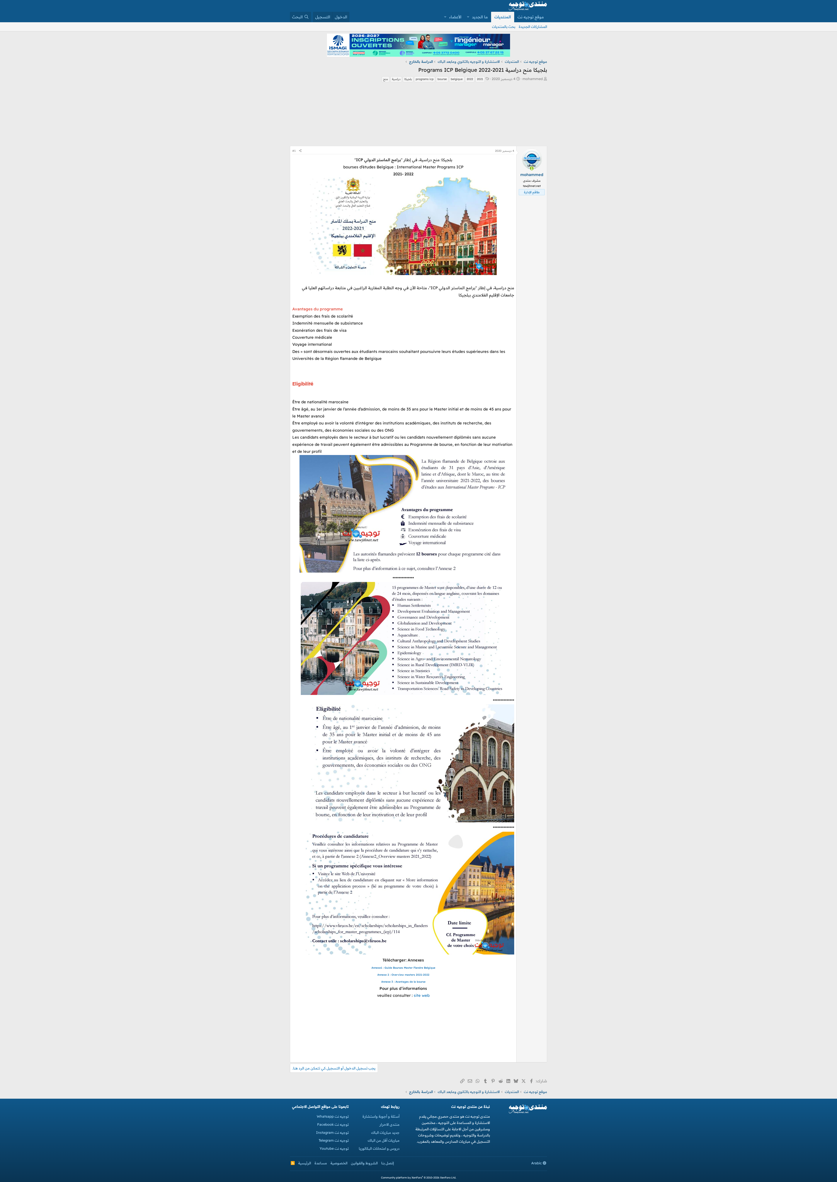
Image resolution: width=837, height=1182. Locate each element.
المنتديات (502, 16)
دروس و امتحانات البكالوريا (379, 1148)
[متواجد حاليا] (531, 168)
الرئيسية (304, 1163)
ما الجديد (480, 16)
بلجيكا (408, 79)
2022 (470, 79)
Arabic (537, 1163)
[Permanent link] (512, 392)
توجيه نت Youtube (334, 1148)
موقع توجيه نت (530, 16)
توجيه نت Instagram (332, 1132)
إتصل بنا (387, 1163)
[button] (468, 17)
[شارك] (300, 151)
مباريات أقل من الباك (384, 1140)
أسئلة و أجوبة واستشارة (381, 1116)
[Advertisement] (418, 115)
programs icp (425, 79)
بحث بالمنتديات (503, 26)
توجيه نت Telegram (334, 1140)
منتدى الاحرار (389, 1124)
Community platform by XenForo (418, 1177)
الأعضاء (455, 16)
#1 (294, 150)
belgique (457, 79)
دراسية (396, 79)
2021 (480, 79)
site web (422, 995)
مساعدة (321, 1163)
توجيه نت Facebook (333, 1124)
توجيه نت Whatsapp (333, 1116)
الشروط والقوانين (364, 1163)
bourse (442, 79)
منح (385, 79)
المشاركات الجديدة (533, 26)
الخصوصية (338, 1163)
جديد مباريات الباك (385, 1132)
